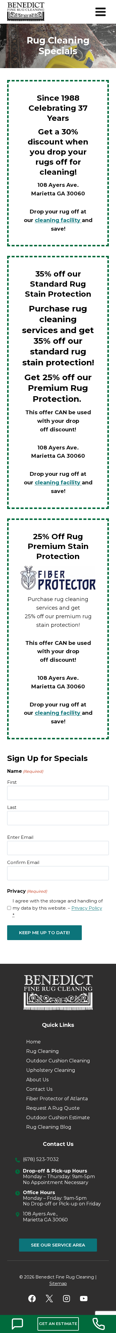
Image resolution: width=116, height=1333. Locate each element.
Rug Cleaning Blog (48, 1127)
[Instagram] (66, 1298)
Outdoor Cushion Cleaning (58, 1061)
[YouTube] (83, 1298)
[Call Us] (98, 1324)
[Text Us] (17, 1324)
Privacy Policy (86, 908)
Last (11, 807)
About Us (37, 1080)
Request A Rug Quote (53, 1108)
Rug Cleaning (42, 1051)
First (12, 782)
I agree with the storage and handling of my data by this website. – (57, 908)
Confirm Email (23, 862)
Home (33, 1042)
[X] (49, 1298)
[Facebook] (32, 1298)
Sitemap (58, 1283)
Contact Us (39, 1089)
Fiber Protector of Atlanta (57, 1098)
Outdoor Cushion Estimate (58, 1117)
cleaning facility (58, 220)
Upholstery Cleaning (50, 1070)
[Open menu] (100, 11)
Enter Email (20, 837)
